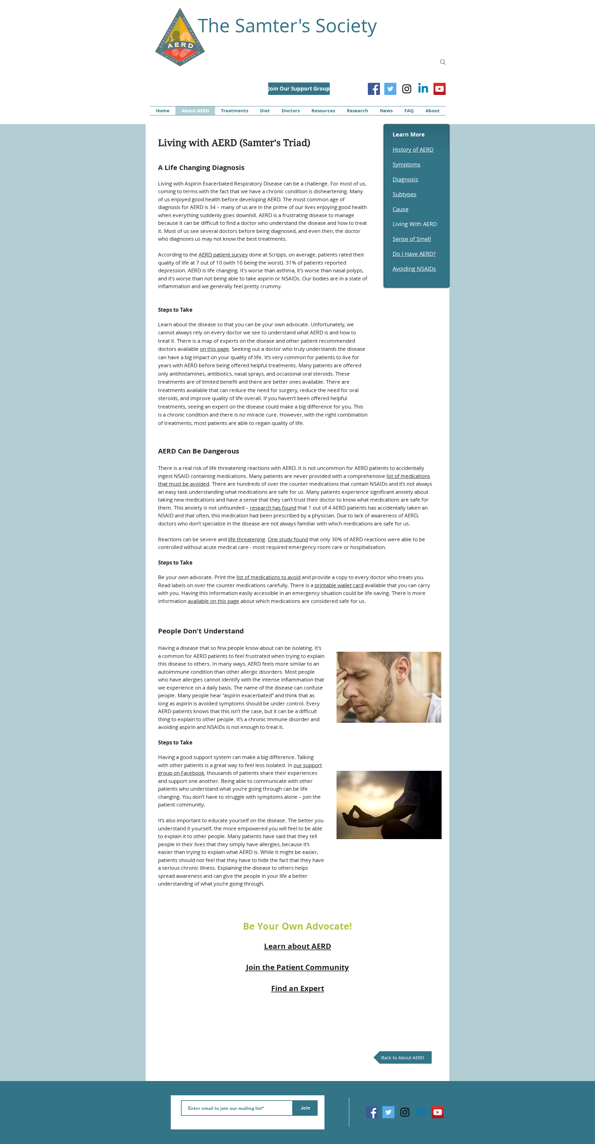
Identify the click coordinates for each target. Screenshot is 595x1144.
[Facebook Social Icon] (374, 89)
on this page (214, 348)
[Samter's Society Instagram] (407, 89)
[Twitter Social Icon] (390, 89)
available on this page (213, 601)
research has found (273, 507)
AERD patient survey (223, 254)
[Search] (442, 62)
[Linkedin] (423, 89)
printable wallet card (339, 585)
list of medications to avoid (268, 577)
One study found (288, 539)
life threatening (246, 539)
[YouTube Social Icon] (440, 89)
